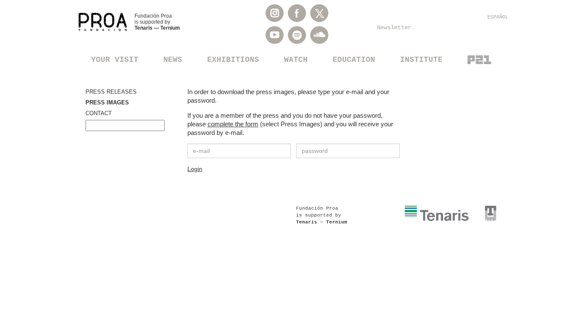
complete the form (233, 124)
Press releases (111, 92)
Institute (421, 59)
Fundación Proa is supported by (157, 22)
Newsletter (394, 27)
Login (194, 168)
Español (497, 17)
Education (354, 59)
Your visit (114, 59)
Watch (296, 59)
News (172, 59)
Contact (99, 113)
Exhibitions (233, 59)
